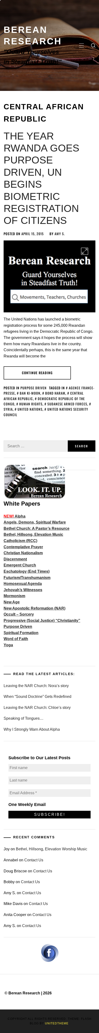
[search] (93, 45)
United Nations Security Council (46, 412)
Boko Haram (55, 393)
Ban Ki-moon (30, 393)
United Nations (30, 409)
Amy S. (60, 233)
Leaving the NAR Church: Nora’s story (36, 686)
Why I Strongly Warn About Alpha (32, 729)
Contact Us (33, 860)
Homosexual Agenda (23, 584)
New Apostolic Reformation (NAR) (34, 608)
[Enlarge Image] (85, 251)
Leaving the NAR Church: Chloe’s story (37, 708)
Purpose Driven (33, 387)
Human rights (31, 403)
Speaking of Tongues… (23, 718)
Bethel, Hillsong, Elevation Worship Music (51, 849)
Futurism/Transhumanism (27, 578)
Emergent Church (20, 565)
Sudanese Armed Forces (67, 403)
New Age (12, 602)
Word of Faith (16, 639)
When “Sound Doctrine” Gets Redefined (37, 697)
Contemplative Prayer (23, 547)
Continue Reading (37, 372)
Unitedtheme (56, 1023)
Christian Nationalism (23, 553)
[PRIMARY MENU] (81, 45)
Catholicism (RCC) (20, 541)
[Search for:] (36, 446)
